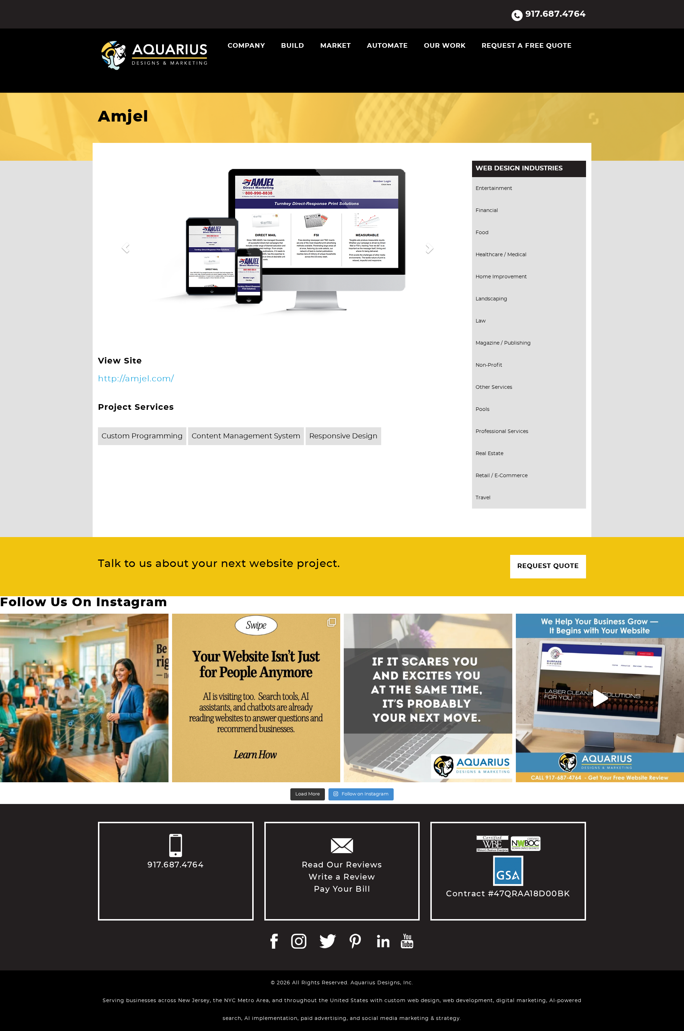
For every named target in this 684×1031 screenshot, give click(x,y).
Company (246, 46)
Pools (482, 409)
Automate (387, 46)
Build (292, 46)
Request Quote (548, 566)
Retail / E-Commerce (502, 475)
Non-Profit (489, 365)
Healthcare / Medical (501, 254)
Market (335, 46)
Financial (487, 210)
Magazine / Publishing (503, 343)
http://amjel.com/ (136, 379)
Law (481, 321)
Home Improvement (501, 276)
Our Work (445, 46)
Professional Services (502, 431)
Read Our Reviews (342, 865)
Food (482, 232)
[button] (125, 248)
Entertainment (494, 188)
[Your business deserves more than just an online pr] (84, 698)
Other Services (494, 387)
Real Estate (489, 453)
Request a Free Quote (527, 46)
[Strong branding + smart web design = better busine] (428, 698)
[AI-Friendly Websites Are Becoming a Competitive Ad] (256, 698)
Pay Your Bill (342, 889)
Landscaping (491, 299)
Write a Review (342, 877)
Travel (483, 497)
